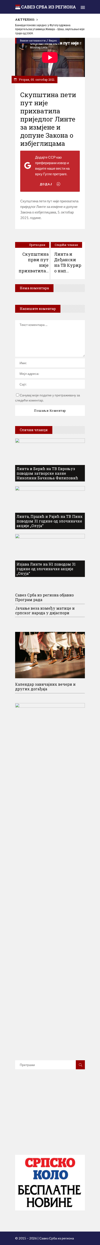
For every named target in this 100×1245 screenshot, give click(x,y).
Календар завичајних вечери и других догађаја (45, 686)
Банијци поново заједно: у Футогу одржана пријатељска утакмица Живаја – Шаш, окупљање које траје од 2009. (50, 29)
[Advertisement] (50, 1119)
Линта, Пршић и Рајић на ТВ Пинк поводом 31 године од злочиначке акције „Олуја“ (50, 521)
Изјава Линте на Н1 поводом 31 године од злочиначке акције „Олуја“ (46, 569)
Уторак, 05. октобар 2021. (36, 79)
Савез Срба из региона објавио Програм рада (44, 597)
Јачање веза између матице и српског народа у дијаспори (45, 610)
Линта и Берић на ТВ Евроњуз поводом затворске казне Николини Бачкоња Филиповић (47, 473)
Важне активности (33, 40)
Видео (53, 40)
